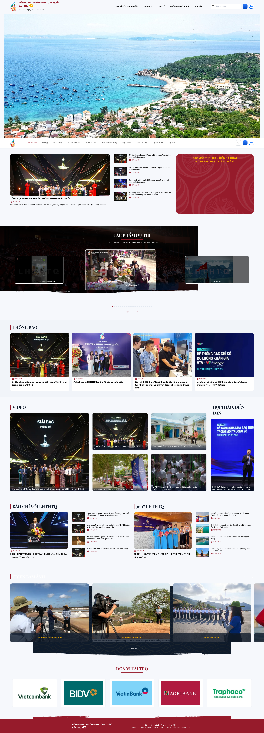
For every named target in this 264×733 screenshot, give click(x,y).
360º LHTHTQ (127, 143)
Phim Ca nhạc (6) (132, 285)
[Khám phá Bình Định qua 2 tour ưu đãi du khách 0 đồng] (202, 540)
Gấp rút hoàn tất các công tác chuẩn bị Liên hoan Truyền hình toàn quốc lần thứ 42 (230, 514)
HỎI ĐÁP (198, 6)
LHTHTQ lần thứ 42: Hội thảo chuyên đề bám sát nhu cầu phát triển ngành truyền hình (177, 488)
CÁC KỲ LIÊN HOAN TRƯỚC (127, 6)
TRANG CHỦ (32, 143)
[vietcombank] (34, 693)
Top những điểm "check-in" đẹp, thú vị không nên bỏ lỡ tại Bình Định (231, 550)
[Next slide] (252, 577)
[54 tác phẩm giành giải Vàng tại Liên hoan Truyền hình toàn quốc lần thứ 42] (120, 158)
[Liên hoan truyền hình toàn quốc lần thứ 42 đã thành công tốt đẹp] (39, 530)
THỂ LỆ (162, 6)
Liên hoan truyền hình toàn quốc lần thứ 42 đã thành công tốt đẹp (38, 556)
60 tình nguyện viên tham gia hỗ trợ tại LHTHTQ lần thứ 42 (162, 556)
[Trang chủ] (12, 143)
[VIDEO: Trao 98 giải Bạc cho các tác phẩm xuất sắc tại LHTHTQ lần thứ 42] (49, 452)
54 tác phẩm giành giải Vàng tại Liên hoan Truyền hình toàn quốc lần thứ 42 (150, 156)
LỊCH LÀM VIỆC (142, 143)
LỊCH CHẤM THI (158, 143)
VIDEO (19, 407)
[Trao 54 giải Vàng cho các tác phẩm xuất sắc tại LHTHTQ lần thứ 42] (120, 431)
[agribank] (180, 693)
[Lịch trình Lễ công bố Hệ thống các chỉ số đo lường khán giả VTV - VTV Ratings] (224, 355)
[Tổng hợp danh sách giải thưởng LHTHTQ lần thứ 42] (60, 175)
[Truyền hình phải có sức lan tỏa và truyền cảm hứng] (78, 552)
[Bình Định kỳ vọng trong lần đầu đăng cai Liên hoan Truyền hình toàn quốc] (202, 528)
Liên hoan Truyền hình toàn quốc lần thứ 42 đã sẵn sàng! (116, 489)
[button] (112, 306)
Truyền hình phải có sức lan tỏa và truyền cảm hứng (107, 549)
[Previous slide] (245, 577)
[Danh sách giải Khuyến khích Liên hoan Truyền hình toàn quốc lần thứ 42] (120, 183)
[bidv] (83, 693)
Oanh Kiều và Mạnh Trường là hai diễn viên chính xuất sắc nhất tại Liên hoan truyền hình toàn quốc (108, 514)
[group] (49, 612)
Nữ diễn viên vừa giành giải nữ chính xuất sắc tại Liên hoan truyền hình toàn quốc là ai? (108, 538)
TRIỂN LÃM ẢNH (91, 143)
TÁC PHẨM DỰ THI (74, 143)
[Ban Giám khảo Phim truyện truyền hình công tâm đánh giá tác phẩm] (178, 431)
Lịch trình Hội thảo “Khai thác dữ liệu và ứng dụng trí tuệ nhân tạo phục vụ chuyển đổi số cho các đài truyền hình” (162, 385)
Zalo (251, 6)
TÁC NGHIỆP (149, 6)
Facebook (245, 6)
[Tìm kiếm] (213, 6)
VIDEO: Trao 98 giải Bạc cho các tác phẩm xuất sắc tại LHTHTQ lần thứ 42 (48, 489)
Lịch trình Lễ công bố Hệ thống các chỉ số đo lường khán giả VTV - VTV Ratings (222, 383)
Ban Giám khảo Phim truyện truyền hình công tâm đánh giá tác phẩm (177, 447)
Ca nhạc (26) (217, 281)
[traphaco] (229, 693)
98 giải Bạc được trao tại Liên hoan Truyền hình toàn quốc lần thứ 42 (149, 169)
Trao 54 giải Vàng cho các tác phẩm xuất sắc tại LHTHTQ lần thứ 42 (119, 447)
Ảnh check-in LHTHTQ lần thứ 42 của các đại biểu (98, 382)
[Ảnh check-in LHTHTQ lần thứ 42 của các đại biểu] (101, 355)
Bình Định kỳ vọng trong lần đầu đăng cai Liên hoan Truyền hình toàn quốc (231, 526)
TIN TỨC (45, 143)
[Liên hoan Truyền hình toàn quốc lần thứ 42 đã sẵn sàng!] (120, 472)
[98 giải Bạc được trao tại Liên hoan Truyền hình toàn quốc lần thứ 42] (120, 171)
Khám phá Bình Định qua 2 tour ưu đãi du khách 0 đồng (230, 538)
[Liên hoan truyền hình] (13, 6)
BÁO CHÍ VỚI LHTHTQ (109, 143)
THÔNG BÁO (58, 143)
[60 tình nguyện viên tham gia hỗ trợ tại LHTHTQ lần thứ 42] (163, 530)
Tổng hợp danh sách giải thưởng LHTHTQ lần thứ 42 (41, 198)
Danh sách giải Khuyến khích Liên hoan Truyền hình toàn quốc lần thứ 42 (149, 181)
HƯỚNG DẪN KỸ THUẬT (180, 6)
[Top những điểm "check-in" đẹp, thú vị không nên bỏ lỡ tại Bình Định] (202, 552)
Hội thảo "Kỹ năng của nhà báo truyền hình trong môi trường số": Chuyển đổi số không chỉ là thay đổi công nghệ (232, 488)
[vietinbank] (132, 693)
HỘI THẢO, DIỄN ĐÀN (229, 410)
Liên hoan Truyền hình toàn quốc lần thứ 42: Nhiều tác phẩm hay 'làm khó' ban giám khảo (108, 526)
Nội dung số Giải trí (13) (47, 281)
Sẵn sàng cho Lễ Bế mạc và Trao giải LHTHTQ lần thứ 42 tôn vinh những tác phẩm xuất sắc (150, 194)
